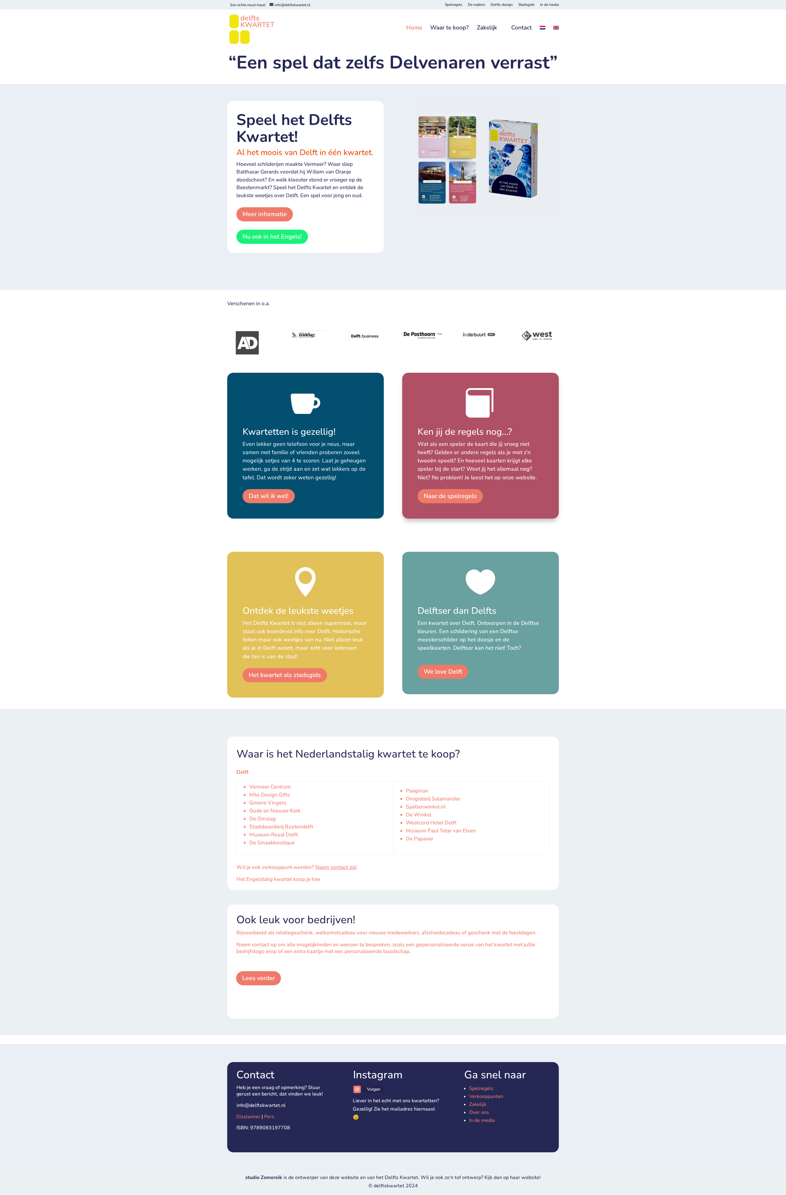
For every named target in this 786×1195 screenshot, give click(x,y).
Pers (269, 1116)
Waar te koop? (449, 28)
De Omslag (262, 818)
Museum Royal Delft (273, 834)
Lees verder (258, 978)
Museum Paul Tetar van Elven (441, 830)
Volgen (373, 1089)
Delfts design (502, 5)
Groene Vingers (267, 802)
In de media (549, 5)
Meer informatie (265, 214)
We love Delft (443, 672)
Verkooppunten (486, 1096)
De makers (476, 5)
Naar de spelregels (450, 496)
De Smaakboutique (272, 842)
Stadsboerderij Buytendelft (281, 826)
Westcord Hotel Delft (431, 822)
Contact (521, 28)
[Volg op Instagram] (357, 1089)
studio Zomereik (264, 1177)
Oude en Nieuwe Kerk (275, 810)
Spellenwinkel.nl (426, 806)
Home (414, 28)
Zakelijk (487, 28)
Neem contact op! (336, 867)
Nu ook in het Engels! (272, 236)
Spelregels (453, 5)
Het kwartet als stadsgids (285, 675)
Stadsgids (526, 5)
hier (316, 879)
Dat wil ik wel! (269, 496)
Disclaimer (248, 1116)
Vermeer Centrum (270, 786)
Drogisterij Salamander (433, 798)
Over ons (479, 1112)
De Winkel (418, 814)
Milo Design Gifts (270, 794)
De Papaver (419, 838)
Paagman (417, 790)
